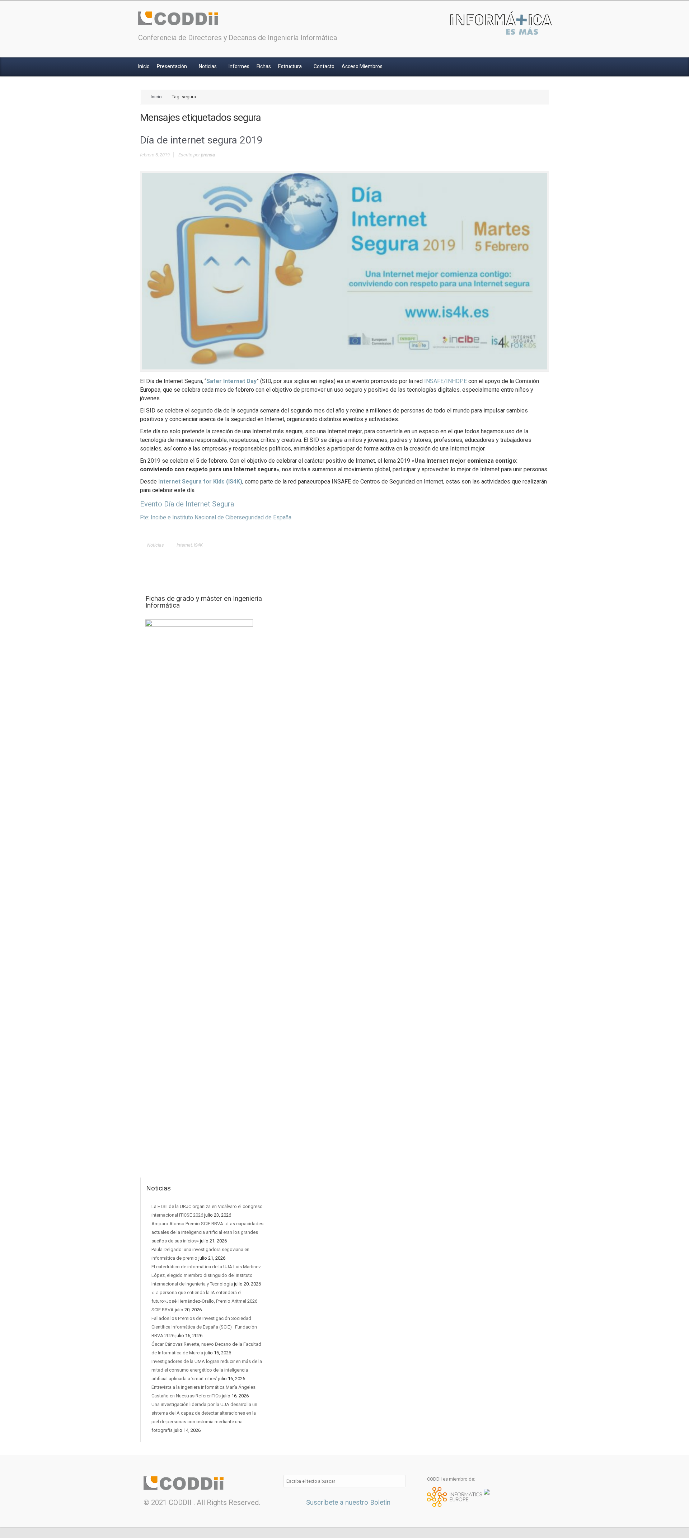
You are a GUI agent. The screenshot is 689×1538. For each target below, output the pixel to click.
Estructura (290, 66)
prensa (208, 154)
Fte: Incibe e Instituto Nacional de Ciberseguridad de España (215, 517)
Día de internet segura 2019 (201, 140)
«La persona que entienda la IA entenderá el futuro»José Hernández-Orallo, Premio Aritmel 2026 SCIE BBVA (204, 1301)
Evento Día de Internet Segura (187, 504)
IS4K (198, 545)
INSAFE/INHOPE (445, 381)
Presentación (172, 66)
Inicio (144, 66)
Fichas (264, 66)
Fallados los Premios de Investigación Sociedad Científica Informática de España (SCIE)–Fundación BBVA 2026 (204, 1327)
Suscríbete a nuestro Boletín (347, 1502)
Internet (184, 545)
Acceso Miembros (362, 66)
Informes (239, 66)
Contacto (324, 66)
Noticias (208, 66)
